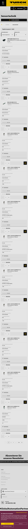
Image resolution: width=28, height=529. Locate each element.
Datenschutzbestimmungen (21, 512)
